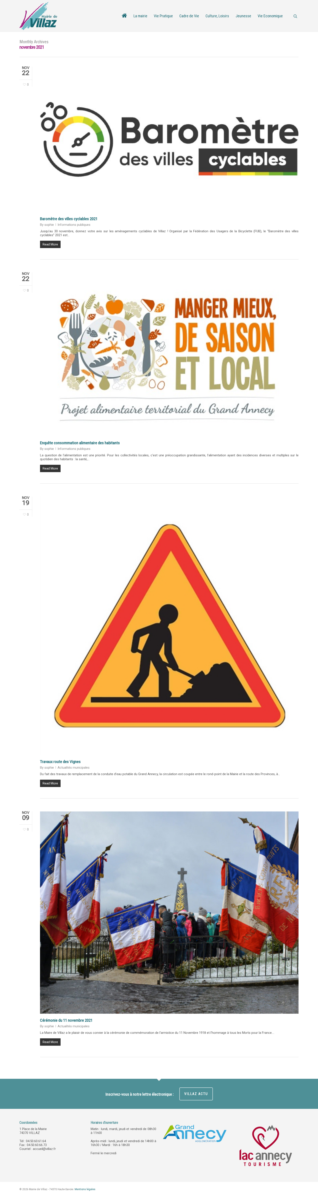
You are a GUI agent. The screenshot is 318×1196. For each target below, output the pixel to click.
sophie (49, 225)
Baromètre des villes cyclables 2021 (69, 218)
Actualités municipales (74, 768)
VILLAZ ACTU (196, 1094)
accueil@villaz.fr (44, 1149)
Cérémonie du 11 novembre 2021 (66, 1020)
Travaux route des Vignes (60, 761)
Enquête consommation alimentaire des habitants (80, 442)
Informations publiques (74, 225)
